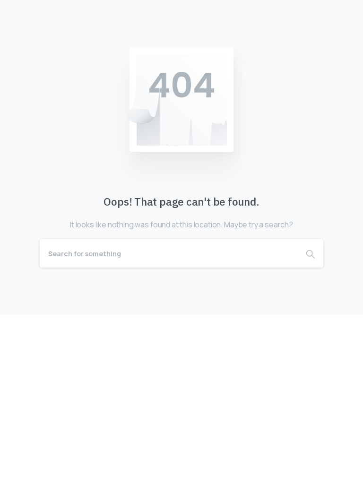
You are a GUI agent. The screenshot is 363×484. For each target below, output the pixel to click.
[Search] (310, 253)
